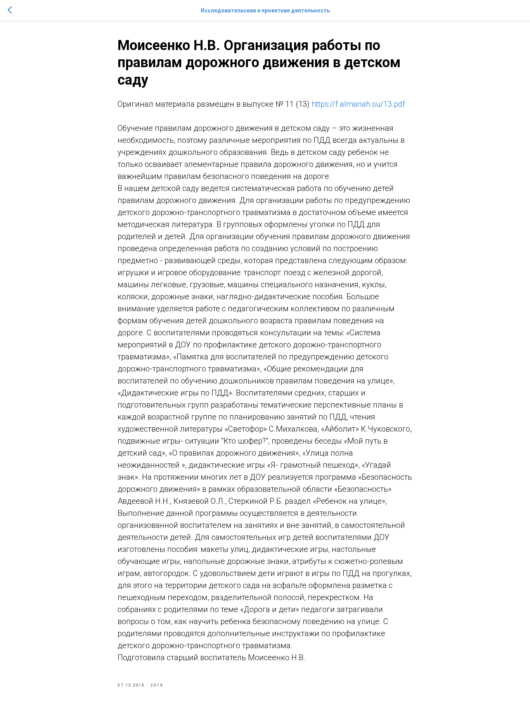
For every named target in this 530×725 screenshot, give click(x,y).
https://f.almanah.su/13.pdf (358, 104)
